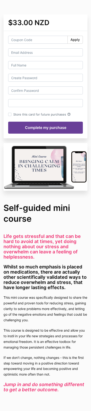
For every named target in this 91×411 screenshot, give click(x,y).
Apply (75, 40)
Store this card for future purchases (42, 114)
